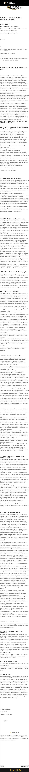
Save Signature (25, 766)
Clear (2, 766)
